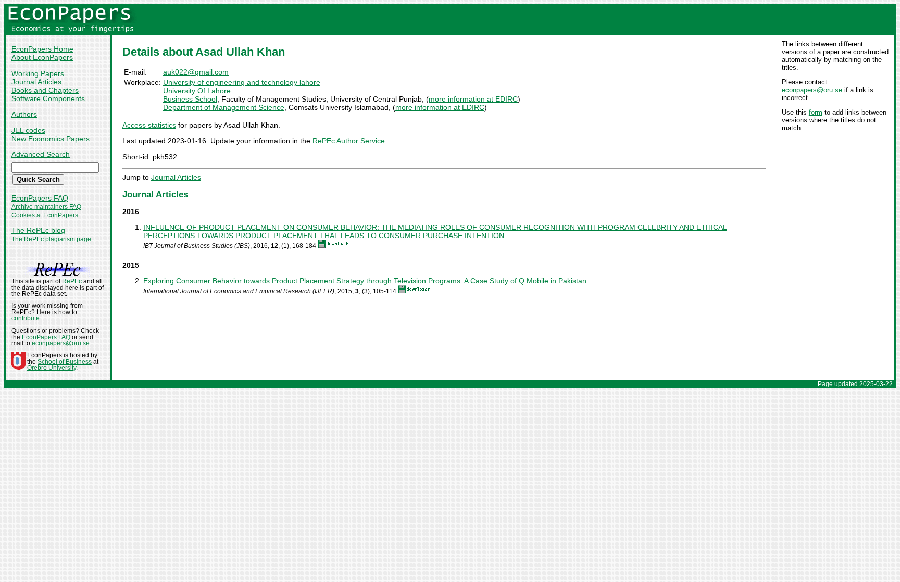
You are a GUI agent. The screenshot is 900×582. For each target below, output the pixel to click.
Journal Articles (36, 82)
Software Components (48, 98)
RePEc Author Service (348, 141)
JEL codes (28, 130)
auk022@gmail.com (196, 72)
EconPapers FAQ (39, 198)
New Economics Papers (50, 138)
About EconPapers (42, 57)
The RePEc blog (38, 230)
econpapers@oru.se (812, 90)
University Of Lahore (197, 90)
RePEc (72, 281)
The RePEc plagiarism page (51, 239)
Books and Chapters (45, 90)
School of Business (65, 361)
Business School (190, 99)
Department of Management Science (223, 107)
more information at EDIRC (473, 99)
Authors (24, 114)
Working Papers (37, 73)
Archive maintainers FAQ (46, 207)
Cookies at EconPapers (44, 215)
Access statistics (149, 125)
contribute (25, 318)
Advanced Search (40, 154)
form (815, 112)
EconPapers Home (42, 49)
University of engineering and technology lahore (241, 82)
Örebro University (51, 368)
